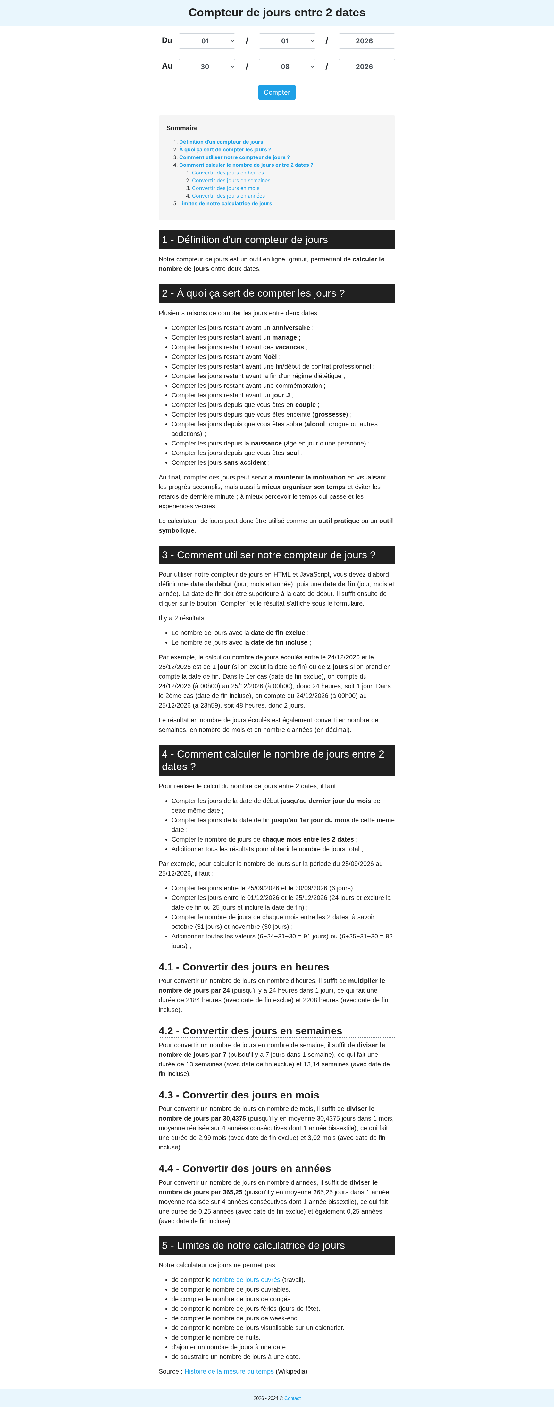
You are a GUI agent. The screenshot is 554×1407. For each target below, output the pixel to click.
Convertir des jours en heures (228, 172)
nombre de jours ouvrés (246, 1279)
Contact (292, 1398)
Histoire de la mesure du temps (230, 1371)
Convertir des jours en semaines (231, 180)
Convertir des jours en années (228, 195)
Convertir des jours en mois (225, 188)
